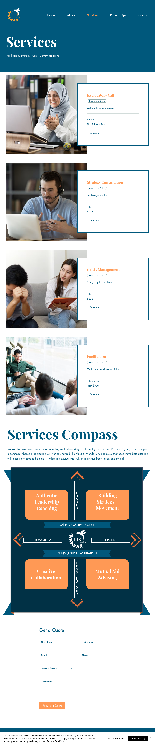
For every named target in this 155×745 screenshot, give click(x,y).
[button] (94, 133)
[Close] (151, 738)
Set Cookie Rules (115, 738)
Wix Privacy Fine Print (53, 741)
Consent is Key (138, 738)
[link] (113, 95)
